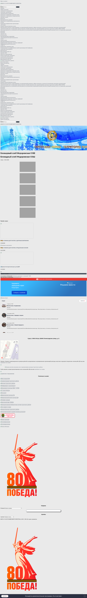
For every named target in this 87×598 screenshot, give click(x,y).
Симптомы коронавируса (6, 49)
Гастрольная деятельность (7, 56)
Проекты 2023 (4, 53)
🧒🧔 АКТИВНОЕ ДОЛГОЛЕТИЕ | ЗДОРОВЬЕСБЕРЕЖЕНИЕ (15, 240)
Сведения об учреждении (7, 10)
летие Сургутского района (8, 60)
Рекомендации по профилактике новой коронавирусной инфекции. (17, 47)
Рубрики (2, 508)
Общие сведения (4, 9)
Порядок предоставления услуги (8, 26)
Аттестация (3, 25)
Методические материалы (7, 58)
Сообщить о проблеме (19, 292)
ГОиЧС (2, 39)
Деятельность (4, 50)
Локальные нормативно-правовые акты (10, 14)
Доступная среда (4, 61)
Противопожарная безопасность (8, 41)
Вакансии (3, 18)
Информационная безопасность (8, 44)
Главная (2, 8)
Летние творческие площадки (8, 55)
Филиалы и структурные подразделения (10, 16)
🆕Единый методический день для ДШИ (10, 266)
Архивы (2, 516)
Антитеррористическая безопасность (9, 37)
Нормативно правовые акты (7, 46)
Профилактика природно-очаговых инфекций (11, 42)
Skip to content (4, 1)
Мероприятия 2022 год (6, 59)
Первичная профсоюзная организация (10, 23)
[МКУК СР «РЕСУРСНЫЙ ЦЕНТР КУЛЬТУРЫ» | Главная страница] (11, 3)
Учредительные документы (7, 13)
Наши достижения (5, 63)
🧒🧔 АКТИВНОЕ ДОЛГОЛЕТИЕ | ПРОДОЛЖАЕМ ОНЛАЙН (14, 247)
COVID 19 (3, 45)
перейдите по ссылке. (6, 362)
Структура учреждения (6, 12)
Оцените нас (3, 33)
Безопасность (4, 35)
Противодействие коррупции (7, 36)
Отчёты (2, 22)
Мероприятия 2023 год (6, 51)
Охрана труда (4, 40)
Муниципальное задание (6, 19)
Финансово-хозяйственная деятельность (10, 21)
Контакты (3, 31)
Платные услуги (4, 17)
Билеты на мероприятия (6, 54)
